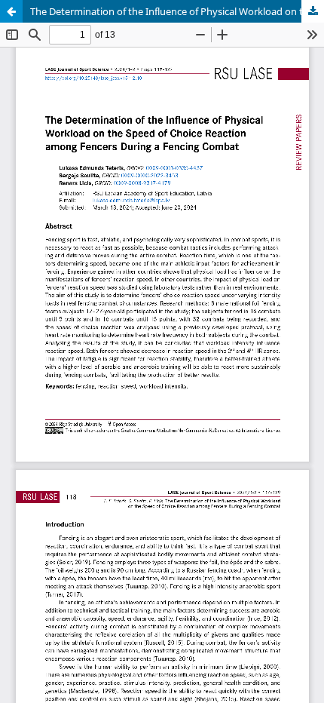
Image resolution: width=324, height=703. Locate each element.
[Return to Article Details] (11, 11)
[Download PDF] (312, 11)
